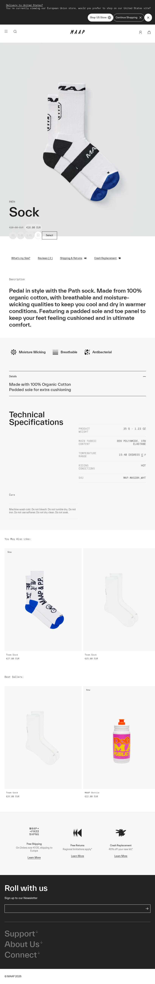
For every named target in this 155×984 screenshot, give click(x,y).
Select (49, 235)
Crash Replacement (105, 258)
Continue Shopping (126, 17)
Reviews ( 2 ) (45, 258)
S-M (20, 235)
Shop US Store (98, 17)
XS (13, 235)
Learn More (34, 857)
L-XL (29, 235)
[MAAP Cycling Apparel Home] (77, 33)
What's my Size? (20, 258)
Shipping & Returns (71, 258)
